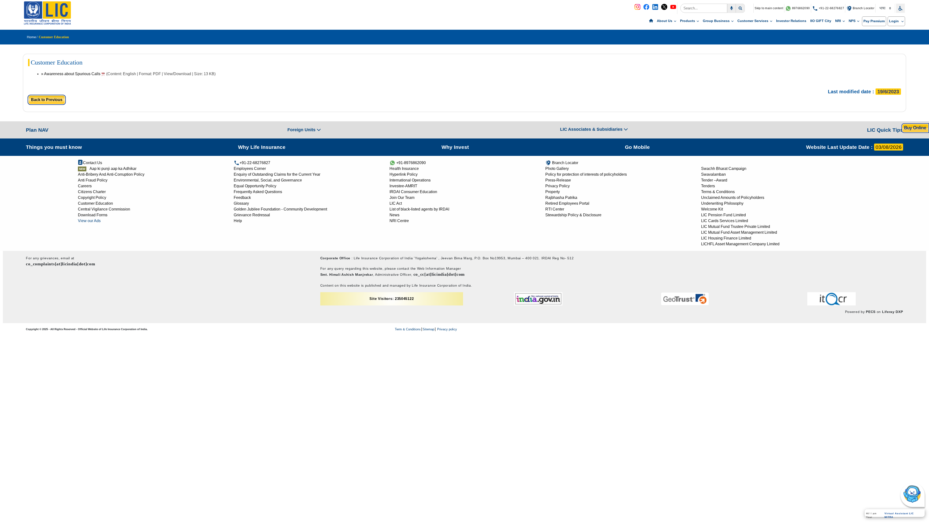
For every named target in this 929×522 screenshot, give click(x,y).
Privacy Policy (557, 186)
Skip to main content (769, 8)
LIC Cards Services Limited (724, 221)
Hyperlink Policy (404, 174)
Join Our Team (402, 198)
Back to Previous (46, 100)
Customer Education (95, 203)
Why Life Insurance (261, 147)
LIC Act (396, 203)
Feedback (242, 198)
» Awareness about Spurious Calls (71, 74)
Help (238, 221)
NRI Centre (399, 221)
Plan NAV (37, 130)
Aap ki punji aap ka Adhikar (113, 169)
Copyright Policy (92, 198)
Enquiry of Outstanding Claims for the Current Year (277, 174)
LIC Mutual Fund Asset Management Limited (739, 232)
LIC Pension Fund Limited (723, 215)
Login (894, 21)
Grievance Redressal (252, 215)
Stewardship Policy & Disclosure (573, 215)
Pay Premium (874, 21)
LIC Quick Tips (885, 130)
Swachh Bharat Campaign (723, 169)
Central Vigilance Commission (104, 209)
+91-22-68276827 (831, 8)
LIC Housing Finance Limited (726, 238)
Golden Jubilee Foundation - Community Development (280, 209)
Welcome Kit (712, 209)
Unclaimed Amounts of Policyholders (732, 198)
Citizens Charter (92, 192)
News (394, 215)
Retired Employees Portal (567, 203)
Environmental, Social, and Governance (268, 180)
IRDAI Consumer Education (413, 192)
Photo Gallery (557, 169)
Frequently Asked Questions (258, 192)
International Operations (410, 180)
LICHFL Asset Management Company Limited (740, 244)
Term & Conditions (408, 329)
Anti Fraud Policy (92, 180)
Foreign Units (302, 129)
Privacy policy (446, 329)
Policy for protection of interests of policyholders (586, 174)
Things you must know (54, 147)
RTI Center (554, 209)
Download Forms (92, 215)
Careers (85, 186)
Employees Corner (250, 169)
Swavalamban (713, 174)
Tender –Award (714, 180)
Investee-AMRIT (403, 186)
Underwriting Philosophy (722, 203)
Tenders (708, 186)
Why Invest (455, 147)
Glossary (241, 203)
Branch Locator (863, 8)
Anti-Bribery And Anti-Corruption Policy (111, 174)
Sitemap (428, 329)
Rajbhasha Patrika (561, 198)
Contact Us (92, 163)
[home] (651, 21)
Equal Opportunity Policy (255, 186)
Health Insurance (404, 169)
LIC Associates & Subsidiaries (592, 129)
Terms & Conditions (718, 192)
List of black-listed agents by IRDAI (419, 209)
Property (552, 192)
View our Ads (89, 221)
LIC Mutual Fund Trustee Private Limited (735, 227)
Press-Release (558, 180)
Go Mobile (637, 147)
